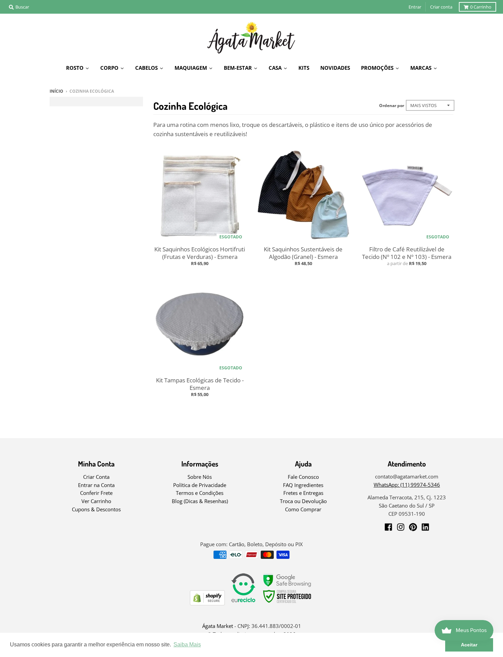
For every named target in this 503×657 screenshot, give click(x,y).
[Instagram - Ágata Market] (401, 527)
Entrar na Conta (96, 485)
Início (56, 91)
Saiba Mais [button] (187, 644)
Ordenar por (391, 105)
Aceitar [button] (469, 644)
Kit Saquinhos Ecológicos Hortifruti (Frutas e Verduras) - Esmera (199, 253)
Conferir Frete (96, 492)
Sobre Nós (200, 476)
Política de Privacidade (199, 485)
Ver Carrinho (96, 501)
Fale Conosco (303, 476)
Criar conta (441, 7)
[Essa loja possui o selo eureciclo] (243, 603)
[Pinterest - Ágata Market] (413, 527)
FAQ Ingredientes (303, 485)
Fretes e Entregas (303, 492)
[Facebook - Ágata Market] (388, 527)
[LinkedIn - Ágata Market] (425, 527)
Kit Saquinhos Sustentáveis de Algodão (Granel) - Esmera (303, 253)
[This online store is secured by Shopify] (207, 603)
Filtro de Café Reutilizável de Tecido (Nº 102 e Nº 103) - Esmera (406, 253)
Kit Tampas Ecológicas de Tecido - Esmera (200, 384)
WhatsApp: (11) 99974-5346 (407, 484)
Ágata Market (217, 625)
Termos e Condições (199, 492)
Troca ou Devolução (303, 501)
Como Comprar (303, 509)
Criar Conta (96, 476)
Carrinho (480, 7)
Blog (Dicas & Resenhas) (200, 501)
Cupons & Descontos (96, 509)
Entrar (415, 7)
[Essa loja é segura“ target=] (287, 603)
